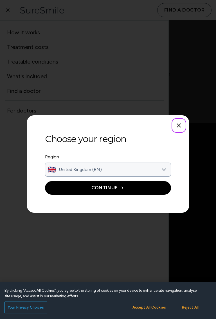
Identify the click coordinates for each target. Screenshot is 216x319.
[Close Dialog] (179, 125)
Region (52, 157)
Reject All (190, 307)
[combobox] (108, 170)
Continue (104, 187)
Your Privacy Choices (26, 307)
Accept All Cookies (149, 307)
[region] (108, 300)
